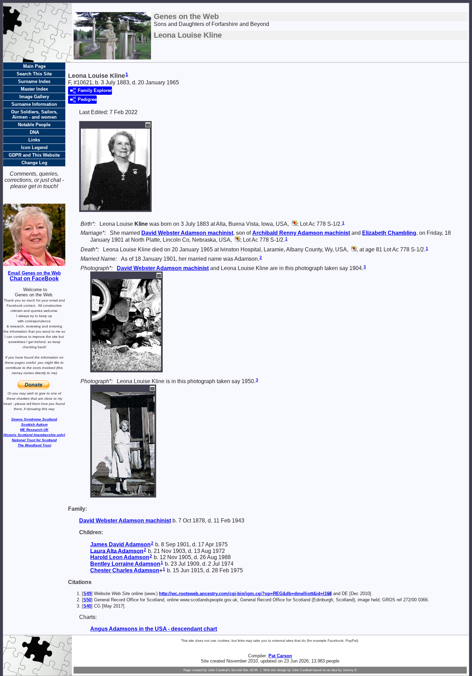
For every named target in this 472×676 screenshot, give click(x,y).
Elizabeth (389, 233)
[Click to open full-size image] (148, 125)
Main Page (34, 66)
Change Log (34, 162)
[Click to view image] (115, 207)
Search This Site (34, 73)
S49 (87, 593)
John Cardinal (302, 670)
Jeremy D (350, 670)
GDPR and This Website (34, 155)
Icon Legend (34, 147)
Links (34, 139)
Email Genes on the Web (34, 273)
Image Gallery (34, 96)
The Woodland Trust (34, 445)
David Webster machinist (187, 233)
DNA (34, 132)
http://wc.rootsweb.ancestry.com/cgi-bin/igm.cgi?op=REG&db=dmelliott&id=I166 (245, 593)
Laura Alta (116, 551)
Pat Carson (280, 655)
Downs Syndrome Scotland (34, 419)
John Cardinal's (219, 670)
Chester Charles (124, 570)
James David (120, 544)
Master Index (34, 89)
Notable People (34, 124)
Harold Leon (119, 557)
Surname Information (34, 104)
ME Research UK (34, 430)
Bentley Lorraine (125, 564)
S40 (87, 606)
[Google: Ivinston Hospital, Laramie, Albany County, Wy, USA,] (353, 249)
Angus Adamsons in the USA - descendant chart (153, 629)
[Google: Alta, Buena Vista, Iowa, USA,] (293, 224)
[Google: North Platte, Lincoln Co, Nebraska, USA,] (236, 240)
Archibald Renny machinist (301, 233)
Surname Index (34, 81)
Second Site (239, 670)
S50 (87, 599)
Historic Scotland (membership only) (34, 435)
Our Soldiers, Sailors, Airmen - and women (34, 114)
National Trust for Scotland (34, 440)
